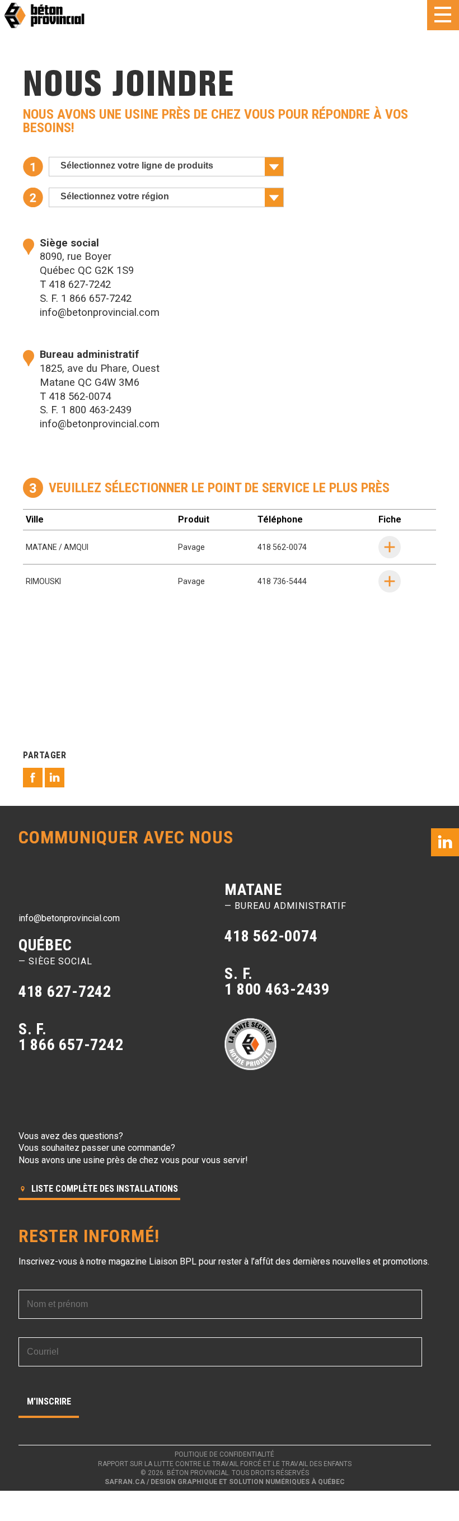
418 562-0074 (80, 396)
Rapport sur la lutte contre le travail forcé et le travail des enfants (225, 1464)
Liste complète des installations (103, 1188)
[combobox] (166, 166)
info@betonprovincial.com (100, 312)
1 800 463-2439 (96, 410)
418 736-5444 (282, 581)
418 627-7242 (80, 284)
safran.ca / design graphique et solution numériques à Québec (225, 1482)
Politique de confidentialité (224, 1454)
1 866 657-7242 (96, 298)
